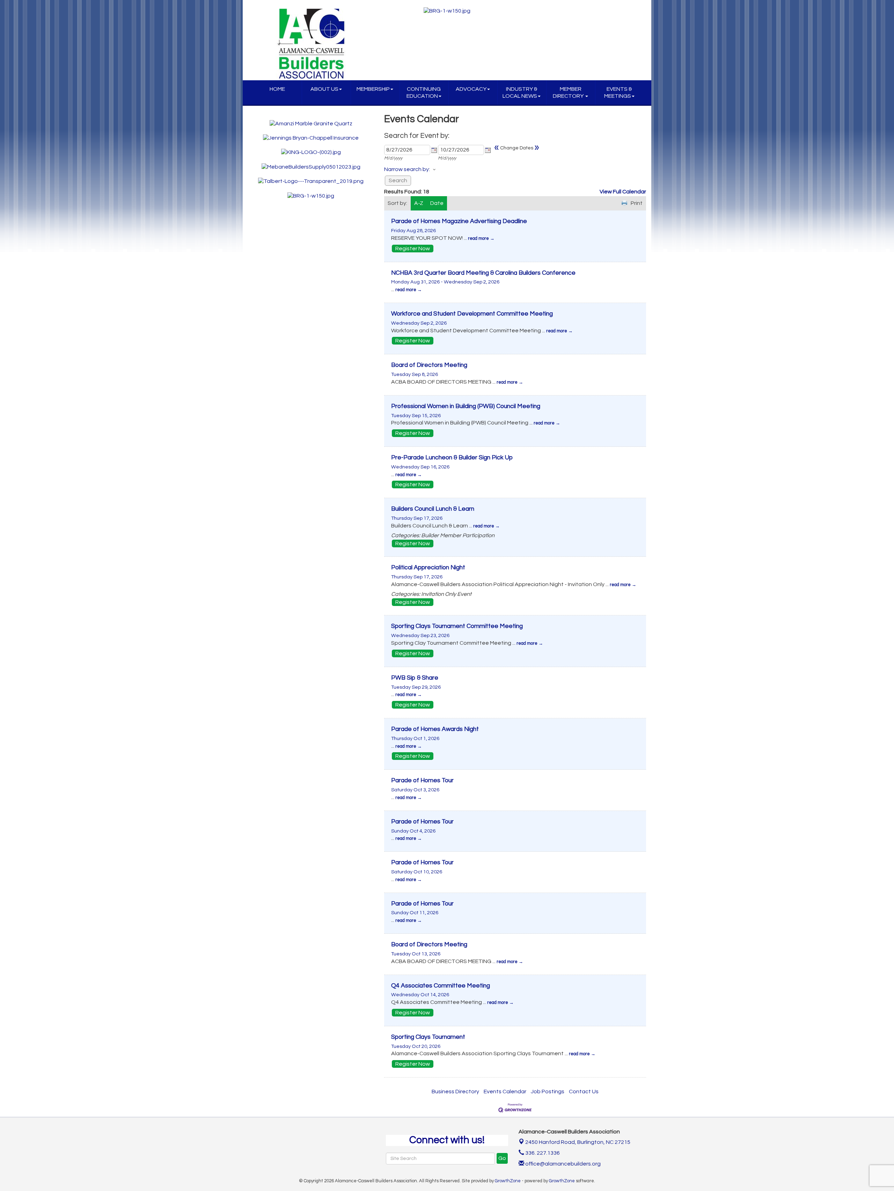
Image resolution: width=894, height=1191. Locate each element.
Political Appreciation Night (428, 567)
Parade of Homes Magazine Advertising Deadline (459, 221)
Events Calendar (505, 1091)
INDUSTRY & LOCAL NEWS (520, 92)
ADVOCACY (471, 89)
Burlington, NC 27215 (577, 1142)
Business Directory (455, 1091)
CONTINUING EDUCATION (423, 92)
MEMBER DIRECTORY (569, 92)
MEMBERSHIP (373, 89)
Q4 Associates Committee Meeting (440, 986)
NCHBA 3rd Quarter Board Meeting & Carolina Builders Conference (483, 273)
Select (434, 150)
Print (637, 203)
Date (437, 203)
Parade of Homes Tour (422, 780)
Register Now (412, 248)
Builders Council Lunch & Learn (432, 509)
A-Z (418, 203)
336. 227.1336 (542, 1153)
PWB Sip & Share (414, 678)
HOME (277, 89)
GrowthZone (508, 1180)
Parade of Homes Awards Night (435, 729)
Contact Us (584, 1091)
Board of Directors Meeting (429, 365)
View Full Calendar (623, 191)
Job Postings (547, 1091)
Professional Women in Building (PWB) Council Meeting (465, 406)
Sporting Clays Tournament (428, 1037)
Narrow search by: (407, 169)
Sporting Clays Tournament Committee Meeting (457, 626)
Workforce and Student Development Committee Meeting (472, 314)
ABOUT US (324, 89)
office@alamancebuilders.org (562, 1164)
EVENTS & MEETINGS (618, 92)
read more (478, 238)
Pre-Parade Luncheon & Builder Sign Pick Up (452, 457)
